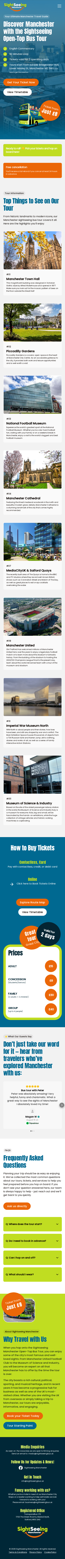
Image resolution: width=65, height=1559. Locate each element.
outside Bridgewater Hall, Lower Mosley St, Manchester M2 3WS (34, 68)
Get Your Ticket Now (21, 82)
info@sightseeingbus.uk (32, 1484)
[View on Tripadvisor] (32, 1115)
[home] (15, 7)
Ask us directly (17, 1209)
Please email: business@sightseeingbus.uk (32, 1505)
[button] (59, 6)
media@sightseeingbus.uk (40, 1457)
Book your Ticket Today (23, 1419)
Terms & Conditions (18, 1555)
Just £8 (49, 112)
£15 (51, 966)
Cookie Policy (50, 1555)
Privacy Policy (35, 1555)
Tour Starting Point (20, 1429)
